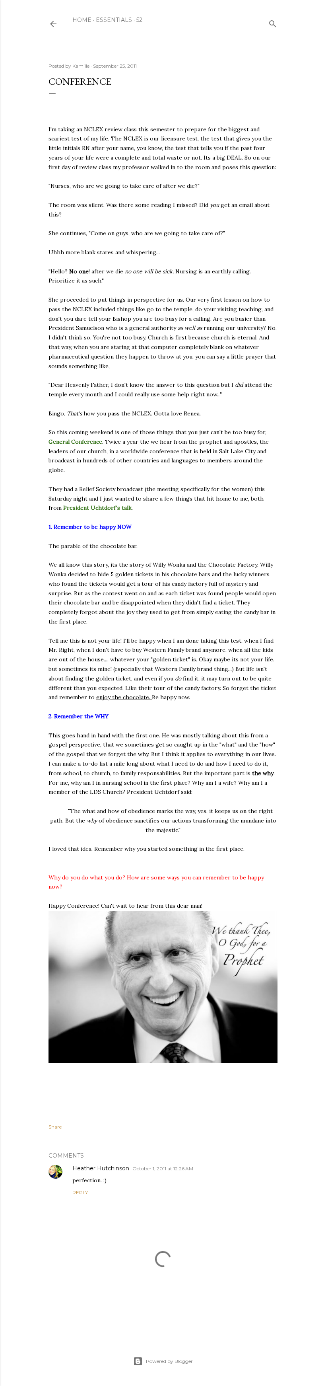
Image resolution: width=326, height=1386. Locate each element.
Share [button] (55, 1127)
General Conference (75, 441)
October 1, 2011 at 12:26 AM (162, 1169)
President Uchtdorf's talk (97, 507)
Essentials (114, 19)
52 (139, 19)
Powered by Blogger (169, 1361)
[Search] (272, 22)
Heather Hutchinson (100, 1168)
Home (81, 19)
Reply (80, 1192)
